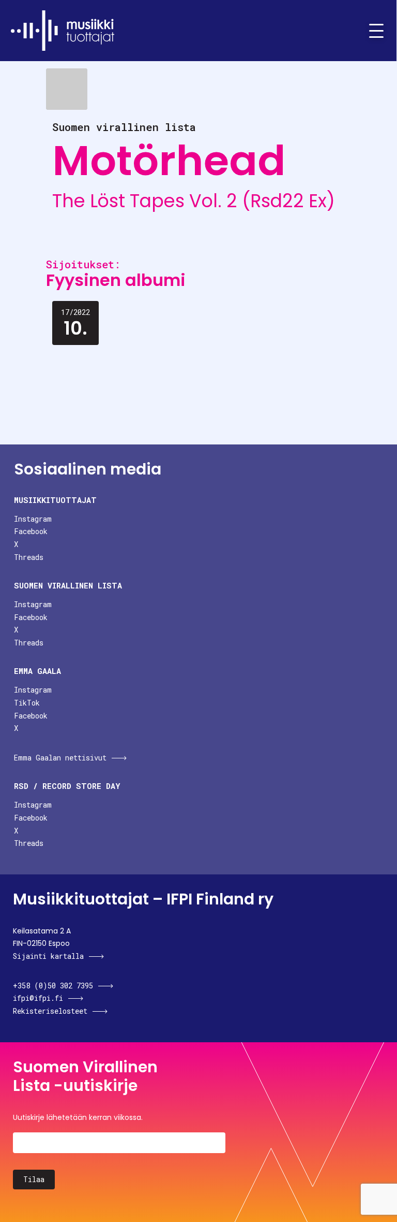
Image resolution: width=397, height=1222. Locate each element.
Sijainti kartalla (48, 956)
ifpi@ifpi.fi (38, 998)
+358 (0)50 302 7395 (53, 985)
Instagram (33, 519)
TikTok (27, 703)
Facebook (31, 531)
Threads (28, 557)
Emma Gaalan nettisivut (60, 758)
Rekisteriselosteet (50, 1011)
